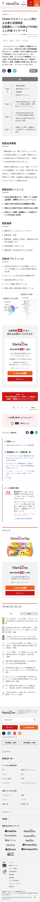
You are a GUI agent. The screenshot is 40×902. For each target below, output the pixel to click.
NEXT (33, 408)
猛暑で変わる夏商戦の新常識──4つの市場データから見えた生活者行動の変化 (21, 662)
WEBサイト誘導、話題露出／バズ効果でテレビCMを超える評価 (25, 129)
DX (3, 770)
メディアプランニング (28, 783)
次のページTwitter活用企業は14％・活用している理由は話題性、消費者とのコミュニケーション (20, 396)
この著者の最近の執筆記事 (23, 518)
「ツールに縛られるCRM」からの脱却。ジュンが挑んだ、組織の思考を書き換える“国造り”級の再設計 (21, 645)
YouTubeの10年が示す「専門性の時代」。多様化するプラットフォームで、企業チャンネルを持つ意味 (21, 629)
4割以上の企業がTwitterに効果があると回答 (25, 119)
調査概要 (19, 92)
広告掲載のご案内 (11, 742)
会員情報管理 (13, 871)
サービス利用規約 (14, 880)
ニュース (5, 751)
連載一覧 (5, 804)
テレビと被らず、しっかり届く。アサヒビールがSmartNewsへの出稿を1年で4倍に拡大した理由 (21, 620)
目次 (20, 79)
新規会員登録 (20, 373)
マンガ (4, 799)
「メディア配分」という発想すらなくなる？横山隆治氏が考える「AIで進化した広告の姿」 (21, 653)
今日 (11, 614)
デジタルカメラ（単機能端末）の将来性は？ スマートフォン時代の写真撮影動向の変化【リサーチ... (20, 465)
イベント (5, 812)
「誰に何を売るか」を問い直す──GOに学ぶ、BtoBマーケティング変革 (21, 693)
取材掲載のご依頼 (29, 742)
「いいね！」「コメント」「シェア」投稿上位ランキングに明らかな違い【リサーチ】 (20, 473)
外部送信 (11, 886)
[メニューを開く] (3, 3)
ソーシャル (25, 40)
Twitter (11, 40)
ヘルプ (11, 862)
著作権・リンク (13, 865)
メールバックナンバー (21, 368)
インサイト (6, 783)
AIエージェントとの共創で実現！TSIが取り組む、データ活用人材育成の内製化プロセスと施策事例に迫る (21, 679)
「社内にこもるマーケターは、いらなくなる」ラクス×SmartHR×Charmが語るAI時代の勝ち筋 (21, 637)
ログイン (21, 379)
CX (22, 774)
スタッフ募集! (13, 868)
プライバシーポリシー (15, 883)
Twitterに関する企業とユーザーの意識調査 (20, 445)
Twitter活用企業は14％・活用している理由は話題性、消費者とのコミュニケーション (25, 104)
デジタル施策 (6, 778)
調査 (22, 795)
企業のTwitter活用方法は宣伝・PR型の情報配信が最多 (24, 114)
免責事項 (11, 874)
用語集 (4, 819)
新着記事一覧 (7, 758)
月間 (29, 614)
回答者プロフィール (22, 95)
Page (7, 104)
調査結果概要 (20, 86)
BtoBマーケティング (28, 770)
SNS (22, 778)
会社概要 (11, 877)
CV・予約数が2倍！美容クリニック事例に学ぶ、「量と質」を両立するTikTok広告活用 (20, 686)
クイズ (23, 799)
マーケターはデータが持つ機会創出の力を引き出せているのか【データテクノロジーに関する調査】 (20, 458)
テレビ (4, 774)
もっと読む (8, 478)
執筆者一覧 (25, 804)
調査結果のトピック (22, 89)
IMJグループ (18, 502)
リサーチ (5, 40)
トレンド (17, 40)
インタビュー (6, 795)
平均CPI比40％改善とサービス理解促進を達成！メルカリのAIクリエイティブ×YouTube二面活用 (22, 670)
